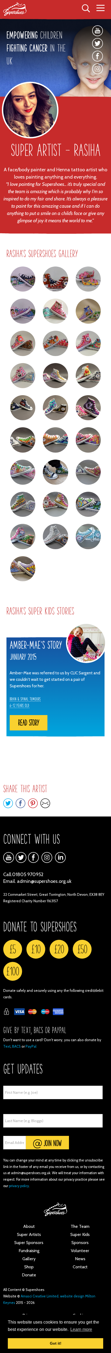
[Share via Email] (45, 803)
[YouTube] (97, 30)
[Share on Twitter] (8, 803)
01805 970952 (27, 874)
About (29, 1226)
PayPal (31, 1046)
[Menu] (100, 8)
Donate (29, 1274)
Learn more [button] (81, 1329)
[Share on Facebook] (20, 803)
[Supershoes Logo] (19, 9)
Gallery (29, 1258)
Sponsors (80, 1242)
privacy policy (19, 1186)
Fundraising (29, 1250)
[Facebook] (97, 56)
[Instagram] (97, 72)
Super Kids (80, 1234)
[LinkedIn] (60, 857)
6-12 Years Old (19, 705)
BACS (16, 1046)
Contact (80, 1266)
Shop (29, 1266)
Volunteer (80, 1250)
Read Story (28, 722)
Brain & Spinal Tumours (25, 698)
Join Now (52, 1143)
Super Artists (29, 1234)
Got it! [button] (55, 1343)
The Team (80, 1226)
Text (7, 1046)
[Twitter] (97, 43)
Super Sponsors (28, 1242)
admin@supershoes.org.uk (44, 881)
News (80, 1258)
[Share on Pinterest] (33, 803)
